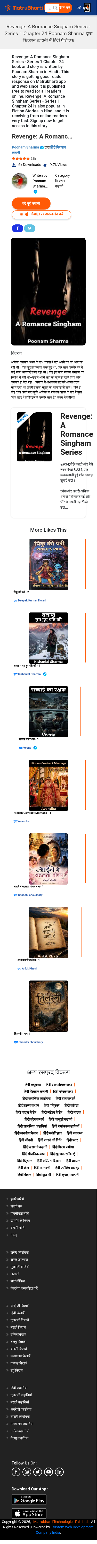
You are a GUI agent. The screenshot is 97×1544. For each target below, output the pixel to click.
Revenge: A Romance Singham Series (76, 434)
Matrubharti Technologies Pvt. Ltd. (61, 1522)
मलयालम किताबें (20, 1356)
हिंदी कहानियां (19, 1388)
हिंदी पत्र (72, 1140)
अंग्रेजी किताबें (20, 1306)
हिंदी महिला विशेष (52, 1112)
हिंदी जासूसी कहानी (60, 1119)
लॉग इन (82, 8)
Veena (27, 747)
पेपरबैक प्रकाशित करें (24, 1288)
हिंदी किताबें (18, 1313)
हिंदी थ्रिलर (24, 1161)
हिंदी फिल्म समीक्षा (63, 1147)
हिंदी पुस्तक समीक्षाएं (62, 1154)
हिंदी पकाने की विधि (49, 1140)
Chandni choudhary (30, 895)
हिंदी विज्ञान (24, 1175)
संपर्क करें (16, 1206)
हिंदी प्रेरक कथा (63, 1092)
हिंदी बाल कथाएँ (65, 1098)
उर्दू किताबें (17, 1370)
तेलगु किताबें (18, 1342)
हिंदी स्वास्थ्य (75, 1133)
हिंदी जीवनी (26, 1140)
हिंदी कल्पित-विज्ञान (49, 1161)
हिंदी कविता (71, 1105)
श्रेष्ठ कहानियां (20, 1252)
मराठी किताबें (18, 1327)
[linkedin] (59, 1472)
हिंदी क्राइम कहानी (67, 1175)
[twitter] (37, 1472)
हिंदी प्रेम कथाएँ (34, 1119)
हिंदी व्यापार (73, 1161)
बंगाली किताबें (19, 1349)
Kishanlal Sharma (30, 674)
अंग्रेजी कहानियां (21, 1409)
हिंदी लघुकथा (33, 1085)
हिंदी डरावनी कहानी (35, 1147)
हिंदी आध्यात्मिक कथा (59, 1085)
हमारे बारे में (17, 1199)
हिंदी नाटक (74, 1112)
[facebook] (16, 1472)
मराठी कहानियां (20, 1402)
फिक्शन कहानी (60, 183)
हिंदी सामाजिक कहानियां (32, 1126)
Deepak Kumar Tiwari (32, 600)
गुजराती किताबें (20, 1320)
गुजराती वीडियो (20, 1267)
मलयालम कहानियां (22, 1424)
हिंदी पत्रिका (51, 1105)
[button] (55, 8)
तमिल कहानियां (20, 1431)
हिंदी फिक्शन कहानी (36, 1092)
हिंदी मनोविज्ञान (52, 1133)
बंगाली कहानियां (20, 1416)
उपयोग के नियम (20, 1221)
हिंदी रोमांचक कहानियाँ (65, 1126)
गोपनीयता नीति (20, 1213)
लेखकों (15, 1274)
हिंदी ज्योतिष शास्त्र (67, 1168)
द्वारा (16, 600)
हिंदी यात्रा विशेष (26, 1112)
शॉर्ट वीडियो (18, 1281)
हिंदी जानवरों (42, 1168)
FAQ (14, 1235)
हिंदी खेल (23, 1168)
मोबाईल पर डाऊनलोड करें (46, 214)
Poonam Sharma (26, 147)
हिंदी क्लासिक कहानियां (36, 1098)
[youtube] (48, 1472)
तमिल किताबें (18, 1334)
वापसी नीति (18, 1228)
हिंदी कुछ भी (43, 1175)
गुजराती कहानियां (21, 1395)
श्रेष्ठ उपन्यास (19, 1260)
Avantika (23, 821)
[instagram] (26, 1472)
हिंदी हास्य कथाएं (28, 1105)
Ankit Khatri (29, 968)
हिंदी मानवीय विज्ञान (26, 1133)
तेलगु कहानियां (19, 1438)
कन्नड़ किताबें (19, 1363)
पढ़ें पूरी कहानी (31, 203)
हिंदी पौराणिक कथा (33, 1154)
